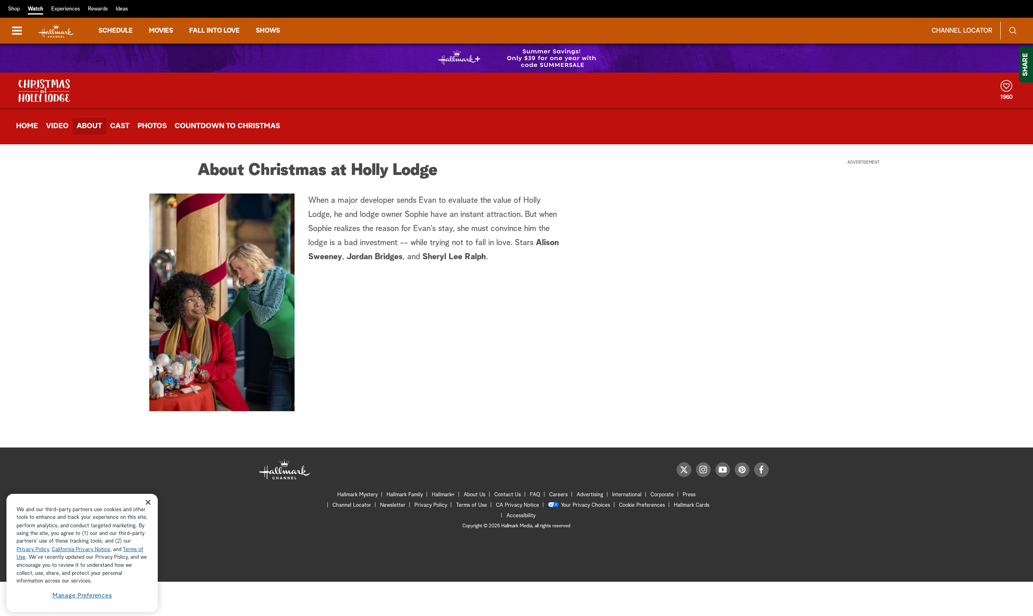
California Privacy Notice (81, 549)
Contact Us (507, 494)
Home (27, 126)
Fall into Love (214, 30)
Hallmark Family (405, 494)
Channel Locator (962, 30)
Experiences (65, 9)
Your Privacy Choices (585, 505)
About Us (474, 494)
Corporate (662, 494)
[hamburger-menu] (17, 30)
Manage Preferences (82, 596)
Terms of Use (471, 505)
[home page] (56, 31)
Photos (152, 126)
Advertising (590, 494)
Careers (558, 494)
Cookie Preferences (642, 505)
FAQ (535, 494)
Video (57, 126)
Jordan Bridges (375, 257)
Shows (268, 30)
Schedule (115, 30)
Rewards (98, 9)
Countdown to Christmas (227, 126)
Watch (35, 9)
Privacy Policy (430, 505)
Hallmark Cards (691, 505)
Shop (14, 9)
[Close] (148, 502)
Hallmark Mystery (357, 494)
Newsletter (393, 505)
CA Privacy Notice (517, 505)
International (627, 494)
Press (689, 494)
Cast (120, 126)
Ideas (122, 9)
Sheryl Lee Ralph (454, 257)
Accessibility (520, 515)
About (89, 126)
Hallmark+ (443, 494)
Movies (161, 30)
